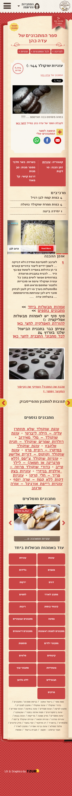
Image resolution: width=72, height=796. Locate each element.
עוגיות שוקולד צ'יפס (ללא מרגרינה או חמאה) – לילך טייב (37, 462)
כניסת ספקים (30, 701)
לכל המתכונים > (40, 51)
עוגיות (46, 162)
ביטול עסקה (46, 701)
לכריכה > (57, 51)
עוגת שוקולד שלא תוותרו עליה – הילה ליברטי (38, 431)
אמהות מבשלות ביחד (46, 306)
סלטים (22, 655)
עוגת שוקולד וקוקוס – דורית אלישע (36, 452)
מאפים (51, 570)
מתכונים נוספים (51, 310)
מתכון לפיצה (60, 708)
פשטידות (51, 668)
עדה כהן (45, 75)
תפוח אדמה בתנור (34, 712)
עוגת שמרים (17, 708)
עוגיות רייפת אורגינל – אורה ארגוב (36, 486)
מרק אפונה (43, 715)
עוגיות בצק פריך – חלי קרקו (35, 473)
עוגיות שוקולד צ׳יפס (23, 719)
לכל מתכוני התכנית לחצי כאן (39, 336)
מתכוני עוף (23, 668)
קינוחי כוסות (51, 606)
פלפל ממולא (56, 726)
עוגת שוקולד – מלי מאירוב (34, 435)
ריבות (23, 606)
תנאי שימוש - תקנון (50, 729)
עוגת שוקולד (39, 705)
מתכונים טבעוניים (23, 619)
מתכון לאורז (51, 594)
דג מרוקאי (41, 722)
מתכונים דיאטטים (22, 631)
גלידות (22, 570)
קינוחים (51, 655)
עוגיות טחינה (57, 719)
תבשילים (51, 680)
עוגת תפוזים (46, 708)
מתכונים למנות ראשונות (51, 631)
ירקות (23, 582)
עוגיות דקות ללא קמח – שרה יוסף (38, 477)
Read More (46, 248)
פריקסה (31, 715)
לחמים (22, 594)
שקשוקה (19, 712)
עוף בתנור (29, 722)
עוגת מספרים (57, 715)
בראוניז (52, 722)
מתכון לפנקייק (24, 705)
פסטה (51, 619)
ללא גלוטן (22, 680)
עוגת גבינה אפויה (38, 726)
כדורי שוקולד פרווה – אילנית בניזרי (36, 469)
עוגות (51, 557)
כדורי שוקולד (54, 705)
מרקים (51, 692)
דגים (51, 582)
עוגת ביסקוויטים (54, 712)
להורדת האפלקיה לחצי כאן (41, 323)
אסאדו (18, 729)
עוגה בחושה (31, 708)
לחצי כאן (21, 123)
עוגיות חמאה (42, 719)
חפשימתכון (14, 27)
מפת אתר (59, 701)
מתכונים (18, 701)
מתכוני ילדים (51, 643)
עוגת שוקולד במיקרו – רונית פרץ (39, 448)
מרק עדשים (15, 722)
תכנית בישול (30, 729)
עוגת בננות (19, 715)
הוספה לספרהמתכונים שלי (45, 132)
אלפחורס (63, 722)
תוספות (23, 643)
